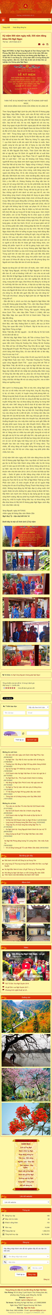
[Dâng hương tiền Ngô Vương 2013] (13, 894)
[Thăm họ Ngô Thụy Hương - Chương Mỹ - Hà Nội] (38, 932)
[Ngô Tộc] (25, 6)
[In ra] (43, 44)
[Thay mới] (29, 1268)
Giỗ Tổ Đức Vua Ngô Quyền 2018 (17, 983)
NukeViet (20, 1312)
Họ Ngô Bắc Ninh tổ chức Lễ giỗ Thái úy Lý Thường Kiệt (25, 869)
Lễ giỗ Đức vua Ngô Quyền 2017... (17, 987)
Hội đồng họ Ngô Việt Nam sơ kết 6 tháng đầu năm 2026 (24, 873)
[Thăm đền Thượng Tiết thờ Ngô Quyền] (13, 932)
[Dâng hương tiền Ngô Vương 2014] (38, 894)
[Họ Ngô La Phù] (38, 913)
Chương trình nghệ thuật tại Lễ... (16, 990)
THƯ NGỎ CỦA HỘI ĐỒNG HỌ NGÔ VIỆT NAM (22, 875)
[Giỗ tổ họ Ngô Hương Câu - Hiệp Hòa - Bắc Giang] (13, 913)
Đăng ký (46, 1279)
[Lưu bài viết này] (48, 44)
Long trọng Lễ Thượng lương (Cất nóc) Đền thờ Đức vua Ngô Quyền (26, 865)
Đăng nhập (32, 1274)
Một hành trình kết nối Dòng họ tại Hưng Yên (20, 860)
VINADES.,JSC (38, 1312)
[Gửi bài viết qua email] (39, 44)
